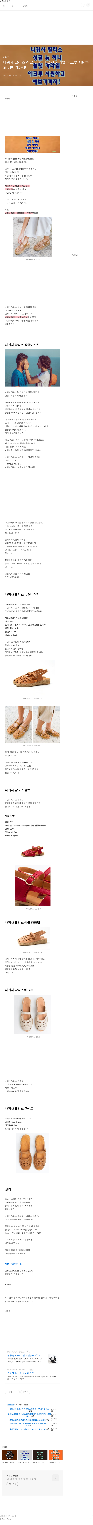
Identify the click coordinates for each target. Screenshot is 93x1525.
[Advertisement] (46, 28)
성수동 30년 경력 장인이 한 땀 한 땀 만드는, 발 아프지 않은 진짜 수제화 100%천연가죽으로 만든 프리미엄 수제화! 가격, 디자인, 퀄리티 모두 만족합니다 (24, 1360)
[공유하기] (14, 1392)
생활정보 (11, 1405)
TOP (91, 1517)
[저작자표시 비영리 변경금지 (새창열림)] (33, 1392)
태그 (13, 6)
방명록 (25, 6)
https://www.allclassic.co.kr (18, 1369)
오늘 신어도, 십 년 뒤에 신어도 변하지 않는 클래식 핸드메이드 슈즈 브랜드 (31, 1377)
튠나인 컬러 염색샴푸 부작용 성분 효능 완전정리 (28, 1420)
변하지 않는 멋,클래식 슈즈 (20, 1373)
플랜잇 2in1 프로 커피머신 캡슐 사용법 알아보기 (28, 1429)
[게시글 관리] (17, 1392)
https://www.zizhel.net (16, 1352)
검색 (82, 5)
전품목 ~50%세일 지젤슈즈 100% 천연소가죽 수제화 (25, 1355)
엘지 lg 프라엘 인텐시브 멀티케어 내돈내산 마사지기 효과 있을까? (29, 1415)
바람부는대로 (5, 1)
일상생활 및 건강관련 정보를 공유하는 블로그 (21, 1479)
